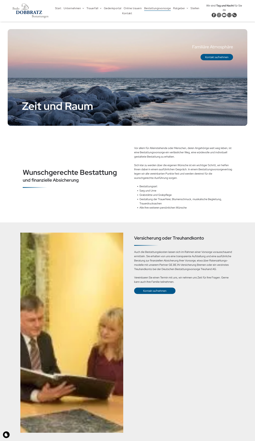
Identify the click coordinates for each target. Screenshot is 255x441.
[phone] (234, 15)
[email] (229, 15)
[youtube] (224, 15)
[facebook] (214, 15)
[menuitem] (58, 8)
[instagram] (219, 15)
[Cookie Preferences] (6, 434)
